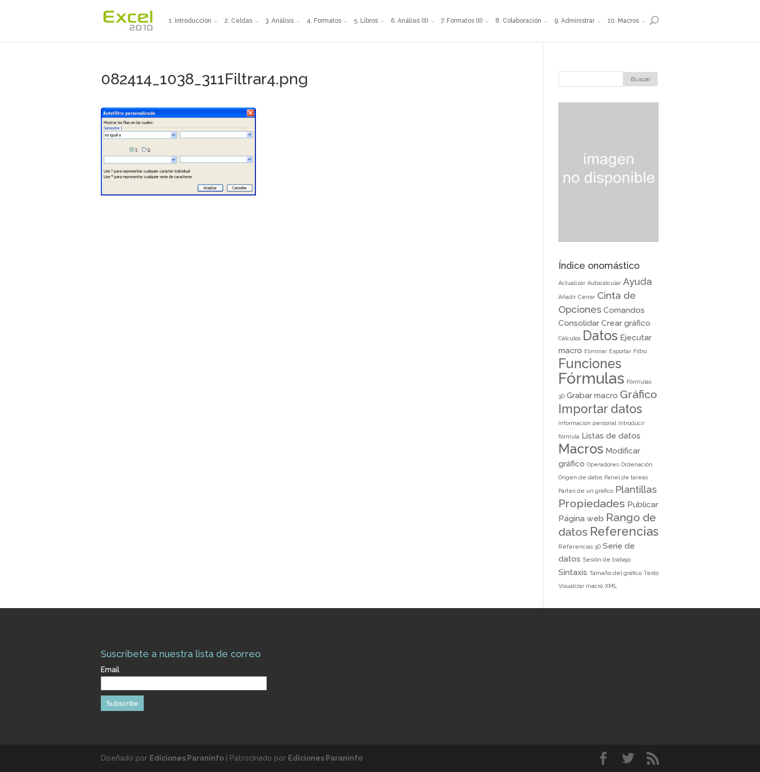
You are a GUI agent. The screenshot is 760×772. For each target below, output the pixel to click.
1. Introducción (190, 20)
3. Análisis (279, 20)
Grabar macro (592, 395)
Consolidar (578, 323)
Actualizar (571, 283)
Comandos (624, 310)
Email (110, 669)
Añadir (567, 297)
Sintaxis (572, 572)
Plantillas (636, 489)
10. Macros (623, 20)
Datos (600, 335)
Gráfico (638, 394)
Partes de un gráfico (585, 491)
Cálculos (569, 338)
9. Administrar (574, 20)
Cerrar (586, 297)
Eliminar (595, 351)
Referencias (624, 531)
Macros (580, 449)
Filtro (640, 351)
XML (611, 586)
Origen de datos (580, 477)
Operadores (603, 464)
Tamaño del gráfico (615, 573)
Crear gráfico (625, 323)
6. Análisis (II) (409, 20)
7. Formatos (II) (461, 20)
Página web (581, 518)
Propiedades (591, 503)
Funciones (589, 363)
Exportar (620, 351)
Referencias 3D (579, 546)
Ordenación (636, 464)
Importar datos (600, 409)
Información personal (587, 423)
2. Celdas (238, 20)
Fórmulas (591, 378)
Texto (651, 573)
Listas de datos (611, 436)
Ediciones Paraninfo (186, 758)
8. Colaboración (518, 20)
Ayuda (637, 281)
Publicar (642, 504)
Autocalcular (604, 283)
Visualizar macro (580, 586)
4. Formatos (324, 20)
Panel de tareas (626, 477)
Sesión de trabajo (607, 559)
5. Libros (366, 20)
